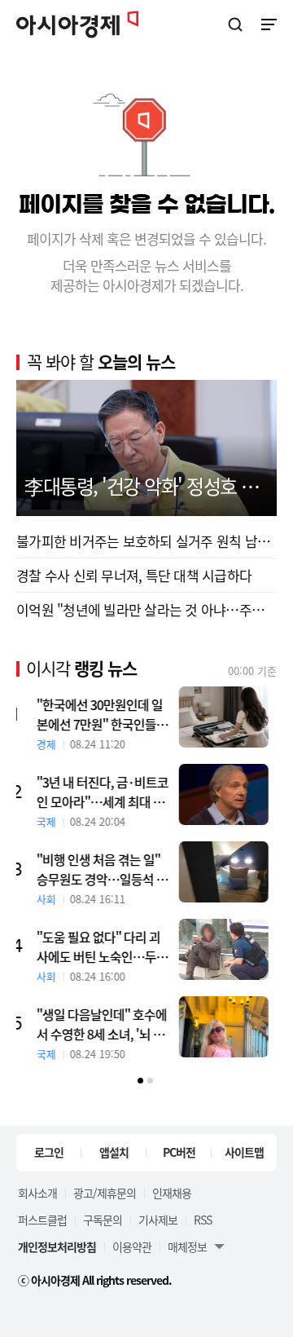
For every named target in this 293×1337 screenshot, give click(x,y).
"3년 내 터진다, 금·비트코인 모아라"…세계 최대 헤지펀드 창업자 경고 (111, 791)
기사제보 (157, 1219)
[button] (140, 1080)
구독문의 (102, 1219)
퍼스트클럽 (42, 1219)
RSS (203, 1219)
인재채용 (171, 1193)
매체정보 (187, 1246)
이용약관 (131, 1246)
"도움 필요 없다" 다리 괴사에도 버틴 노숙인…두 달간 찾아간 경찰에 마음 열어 (111, 946)
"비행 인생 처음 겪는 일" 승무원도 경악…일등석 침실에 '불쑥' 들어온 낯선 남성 (110, 869)
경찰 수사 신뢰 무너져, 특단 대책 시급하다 (133, 575)
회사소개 (37, 1193)
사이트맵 (244, 1152)
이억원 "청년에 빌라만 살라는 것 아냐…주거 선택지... (146, 609)
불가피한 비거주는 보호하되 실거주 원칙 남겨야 (146, 541)
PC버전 (179, 1152)
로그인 (48, 1152)
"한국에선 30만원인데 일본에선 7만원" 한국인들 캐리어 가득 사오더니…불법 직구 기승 (111, 714)
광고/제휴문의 (104, 1193)
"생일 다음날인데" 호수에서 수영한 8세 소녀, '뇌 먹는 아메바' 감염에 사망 (110, 1024)
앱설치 (114, 1152)
